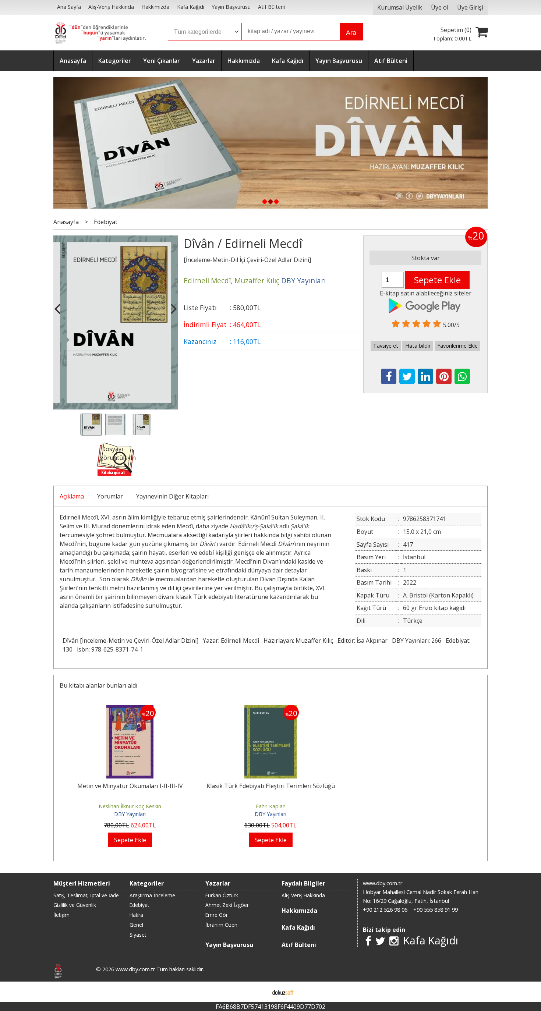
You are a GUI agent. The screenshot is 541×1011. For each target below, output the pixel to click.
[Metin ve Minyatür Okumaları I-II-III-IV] (130, 709)
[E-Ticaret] (283, 992)
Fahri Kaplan (271, 806)
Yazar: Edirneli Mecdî (231, 640)
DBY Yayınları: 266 (416, 640)
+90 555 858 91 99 (435, 909)
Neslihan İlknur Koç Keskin (130, 806)
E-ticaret (258, 992)
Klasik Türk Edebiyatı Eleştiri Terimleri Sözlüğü (270, 786)
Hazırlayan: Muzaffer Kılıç (298, 640)
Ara (351, 32)
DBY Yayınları (130, 813)
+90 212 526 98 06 (385, 909)
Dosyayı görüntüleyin (118, 453)
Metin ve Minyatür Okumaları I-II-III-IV (130, 786)
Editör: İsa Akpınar (362, 640)
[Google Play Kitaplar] (425, 305)
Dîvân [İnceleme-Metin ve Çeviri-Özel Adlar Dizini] (130, 640)
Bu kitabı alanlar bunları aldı (98, 685)
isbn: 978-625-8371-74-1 (110, 649)
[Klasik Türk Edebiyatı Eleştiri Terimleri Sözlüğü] (270, 709)
